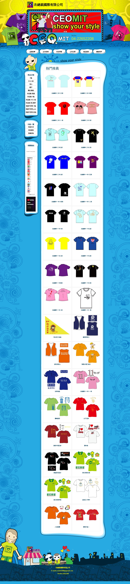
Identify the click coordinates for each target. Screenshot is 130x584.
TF (66, 578)
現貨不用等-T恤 (31, 106)
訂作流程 (46, 52)
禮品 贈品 (31, 90)
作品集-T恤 (30, 96)
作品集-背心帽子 (31, 103)
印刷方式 (31, 127)
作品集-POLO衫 (31, 100)
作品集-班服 (31, 93)
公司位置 (72, 52)
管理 (60, 578)
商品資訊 (86, 52)
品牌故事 (32, 52)
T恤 (31, 78)
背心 (31, 84)
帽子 (31, 87)
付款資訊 (31, 130)
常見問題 (59, 52)
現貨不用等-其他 (31, 112)
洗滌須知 (31, 133)
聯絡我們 (99, 52)
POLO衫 (31, 81)
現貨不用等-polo (31, 109)
